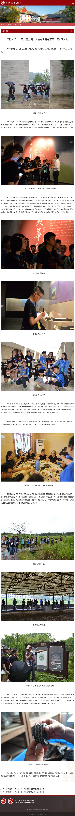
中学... (22, 24)
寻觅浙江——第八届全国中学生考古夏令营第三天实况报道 (25, 789)
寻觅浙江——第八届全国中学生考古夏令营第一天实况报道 (25, 792)
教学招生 (8, 24)
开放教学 (15, 24)
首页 (2, 24)
